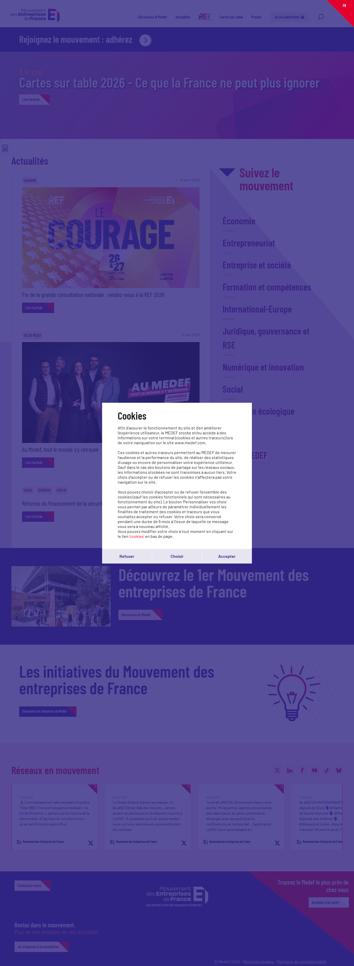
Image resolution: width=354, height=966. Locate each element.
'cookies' (136, 536)
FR (344, 5)
